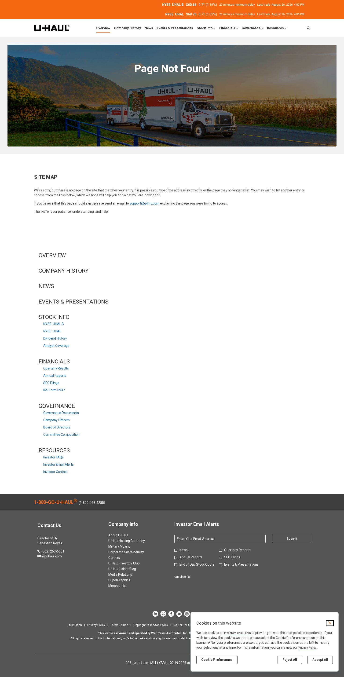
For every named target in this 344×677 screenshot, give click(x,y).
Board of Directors (56, 427)
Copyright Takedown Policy (151, 625)
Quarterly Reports (237, 550)
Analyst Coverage (56, 346)
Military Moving (125, 546)
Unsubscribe (182, 576)
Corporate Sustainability (131, 552)
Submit (291, 539)
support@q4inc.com (144, 203)
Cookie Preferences (217, 660)
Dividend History (55, 338)
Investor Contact (55, 472)
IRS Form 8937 (54, 390)
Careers (119, 557)
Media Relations (125, 574)
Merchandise (123, 585)
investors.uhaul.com (237, 633)
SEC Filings (51, 383)
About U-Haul (123, 535)
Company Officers (56, 420)
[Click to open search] (307, 28)
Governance (57, 406)
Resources (54, 450)
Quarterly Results (56, 368)
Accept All (320, 660)
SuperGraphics (124, 580)
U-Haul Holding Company (132, 540)
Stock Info (54, 317)
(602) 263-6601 (50, 551)
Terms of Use (119, 625)
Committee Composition (61, 434)
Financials (54, 361)
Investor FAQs (53, 457)
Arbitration (75, 625)
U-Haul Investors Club (129, 563)
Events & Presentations (73, 301)
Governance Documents (61, 413)
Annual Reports (54, 375)
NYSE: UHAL (52, 331)
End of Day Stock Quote (196, 564)
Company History (63, 270)
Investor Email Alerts (58, 464)
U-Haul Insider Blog (127, 569)
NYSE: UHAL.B (53, 324)
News (46, 286)
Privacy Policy (307, 647)
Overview (52, 255)
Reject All (289, 660)
